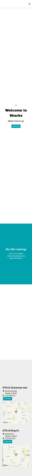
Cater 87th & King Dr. (16, 258)
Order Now (16, 126)
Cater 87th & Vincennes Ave (16, 256)
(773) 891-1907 (10, 438)
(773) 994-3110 (10, 395)
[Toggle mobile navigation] (29, 4)
